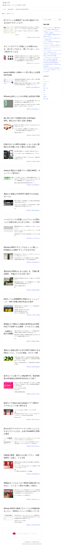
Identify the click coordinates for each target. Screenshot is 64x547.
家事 (44, 85)
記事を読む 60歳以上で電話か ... (33, 341)
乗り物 (45, 83)
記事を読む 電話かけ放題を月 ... (33, 210)
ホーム (5, 13)
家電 (44, 90)
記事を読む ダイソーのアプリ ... (33, 63)
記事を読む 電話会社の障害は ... (33, 289)
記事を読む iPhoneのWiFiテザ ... (33, 262)
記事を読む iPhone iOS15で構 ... (33, 524)
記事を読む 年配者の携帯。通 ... (33, 473)
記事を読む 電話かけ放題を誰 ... (33, 366)
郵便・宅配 (46, 98)
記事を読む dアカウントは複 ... (33, 37)
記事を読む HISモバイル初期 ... (33, 314)
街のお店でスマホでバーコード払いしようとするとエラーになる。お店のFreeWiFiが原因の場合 (22, 431)
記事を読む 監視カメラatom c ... (33, 419)
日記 (44, 94)
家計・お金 (46, 88)
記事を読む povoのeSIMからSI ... (33, 87)
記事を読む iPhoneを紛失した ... (33, 108)
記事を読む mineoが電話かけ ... (33, 184)
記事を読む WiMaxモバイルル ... (33, 499)
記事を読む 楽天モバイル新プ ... (33, 393)
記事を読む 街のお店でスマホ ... (33, 446)
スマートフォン (47, 81)
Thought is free (38, 543)
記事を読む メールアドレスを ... (33, 238)
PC (44, 79)
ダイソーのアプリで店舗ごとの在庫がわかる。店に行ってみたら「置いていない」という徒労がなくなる (22, 49)
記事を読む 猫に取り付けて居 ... (33, 135)
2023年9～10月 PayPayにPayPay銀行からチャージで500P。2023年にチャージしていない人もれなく (52, 69)
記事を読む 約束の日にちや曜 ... (33, 161)
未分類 (45, 96)
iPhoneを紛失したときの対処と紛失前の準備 (22, 96)
